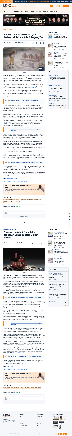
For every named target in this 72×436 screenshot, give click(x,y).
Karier (38, 425)
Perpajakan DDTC (54, 11)
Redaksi (38, 418)
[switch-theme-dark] (56, 6)
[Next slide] (67, 20)
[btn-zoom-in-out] (33, 43)
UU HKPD (33, 87)
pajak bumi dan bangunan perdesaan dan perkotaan (29, 199)
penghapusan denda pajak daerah (33, 387)
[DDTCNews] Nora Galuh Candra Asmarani (14, 42)
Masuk (65, 6)
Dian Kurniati (10, 366)
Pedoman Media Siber (41, 420)
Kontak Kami (39, 423)
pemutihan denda (15, 387)
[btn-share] (40, 43)
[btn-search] (51, 6)
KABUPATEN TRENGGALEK (9, 229)
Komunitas (38, 11)
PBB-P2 (5, 201)
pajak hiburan (12, 201)
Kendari (18, 201)
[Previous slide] (5, 20)
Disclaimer (39, 421)
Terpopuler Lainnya (62, 107)
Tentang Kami (39, 416)
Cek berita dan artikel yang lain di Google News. (15, 181)
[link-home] (4, 11)
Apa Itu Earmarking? (18, 352)
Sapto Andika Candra (12, 178)
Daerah (10, 29)
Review (32, 11)
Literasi (27, 11)
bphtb (22, 387)
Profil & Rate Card (40, 427)
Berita (21, 11)
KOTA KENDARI (6, 32)
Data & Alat (45, 11)
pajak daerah (12, 199)
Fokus (61, 11)
